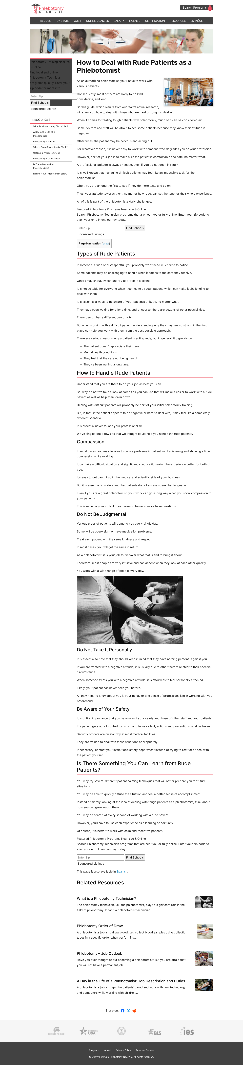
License (134, 20)
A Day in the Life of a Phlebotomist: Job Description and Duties (131, 981)
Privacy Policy (123, 1050)
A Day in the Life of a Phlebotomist (44, 134)
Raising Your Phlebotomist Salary (50, 173)
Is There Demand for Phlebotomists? (43, 166)
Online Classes (97, 20)
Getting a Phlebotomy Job (46, 153)
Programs (94, 1050)
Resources (178, 20)
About (107, 1050)
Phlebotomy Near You (121, 1056)
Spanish (122, 871)
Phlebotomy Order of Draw (100, 926)
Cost (77, 20)
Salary (119, 20)
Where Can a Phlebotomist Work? (50, 147)
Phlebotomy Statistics (44, 141)
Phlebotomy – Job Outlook (47, 158)
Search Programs (195, 7)
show (106, 243)
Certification (155, 20)
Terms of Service (145, 1050)
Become (46, 20)
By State (63, 20)
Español (197, 20)
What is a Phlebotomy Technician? (50, 126)
